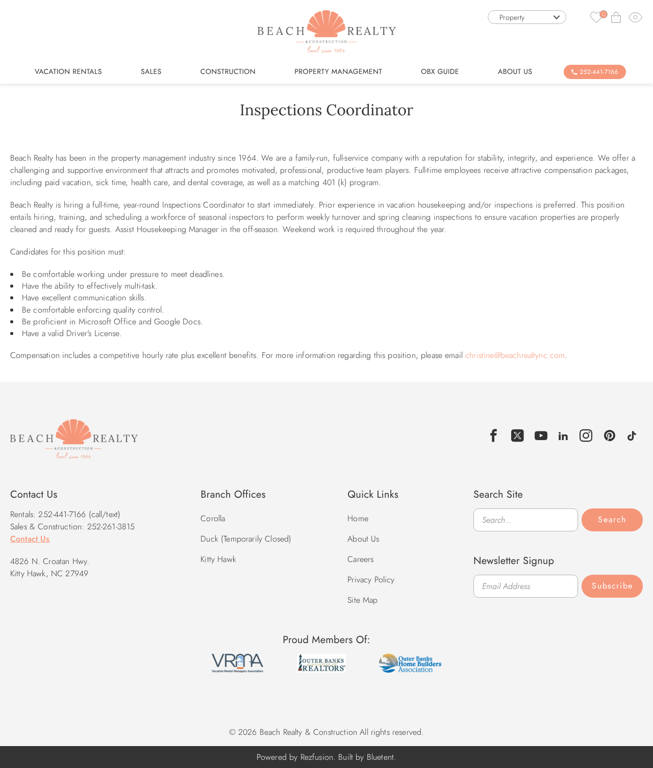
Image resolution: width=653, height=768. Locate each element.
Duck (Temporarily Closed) (245, 539)
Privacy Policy (370, 579)
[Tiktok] (632, 434)
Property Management (338, 72)
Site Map (362, 600)
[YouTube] (541, 435)
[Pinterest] (610, 435)
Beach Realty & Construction (74, 444)
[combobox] (527, 17)
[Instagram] (586, 435)
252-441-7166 (599, 71)
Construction (228, 72)
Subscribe (612, 586)
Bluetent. (381, 757)
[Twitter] (518, 435)
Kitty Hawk (218, 559)
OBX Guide (440, 72)
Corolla (212, 518)
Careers (360, 559)
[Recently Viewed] (636, 17)
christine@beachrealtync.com (515, 355)
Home (357, 518)
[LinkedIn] (563, 434)
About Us (515, 72)
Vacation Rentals (68, 72)
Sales (151, 72)
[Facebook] (494, 435)
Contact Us (30, 539)
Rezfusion (316, 757)
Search (612, 519)
